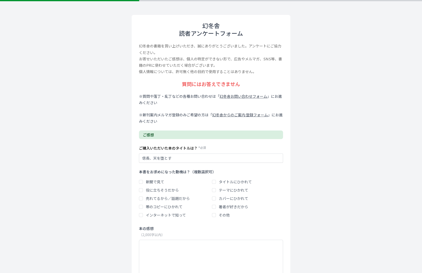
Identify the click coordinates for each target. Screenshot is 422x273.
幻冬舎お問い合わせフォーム (243, 96)
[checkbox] (141, 182)
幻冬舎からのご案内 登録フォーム (240, 114)
